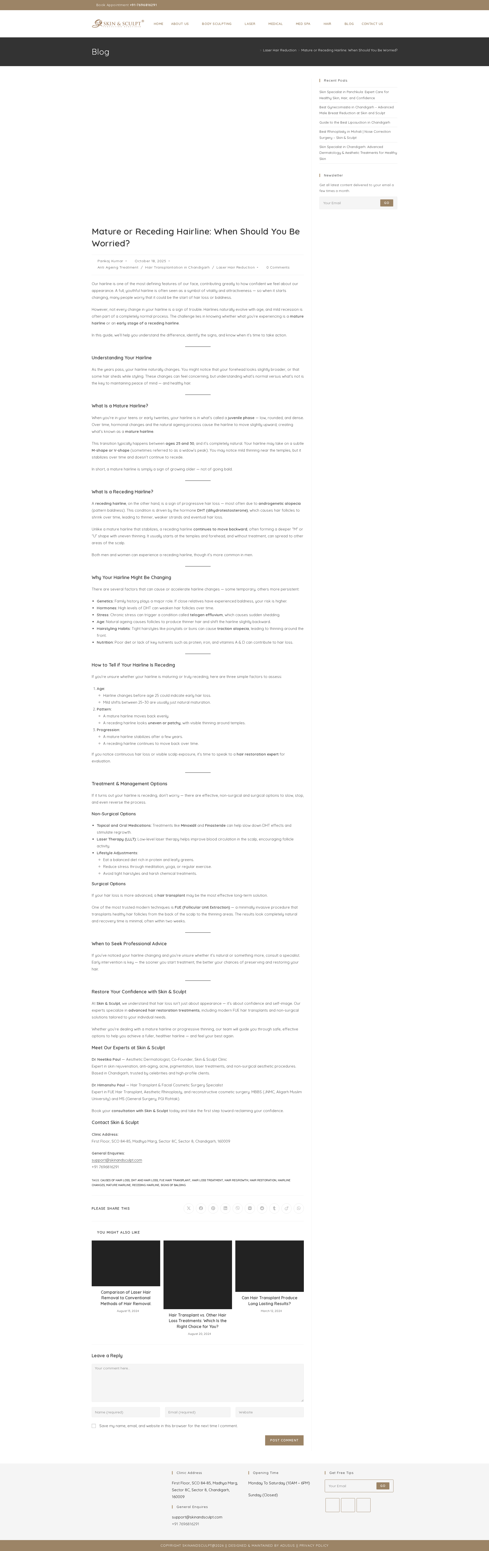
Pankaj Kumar (110, 261)
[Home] (257, 50)
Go (386, 203)
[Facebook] (332, 1505)
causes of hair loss (115, 1180)
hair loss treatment (207, 1180)
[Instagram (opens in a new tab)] (384, 5)
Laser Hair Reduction (235, 267)
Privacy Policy (314, 1545)
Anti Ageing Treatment (118, 267)
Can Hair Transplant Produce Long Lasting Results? (269, 1300)
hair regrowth (236, 1180)
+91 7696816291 (185, 1524)
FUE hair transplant (175, 1180)
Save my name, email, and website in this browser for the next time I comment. (168, 1425)
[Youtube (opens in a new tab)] (390, 5)
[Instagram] (348, 1505)
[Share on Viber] (238, 1208)
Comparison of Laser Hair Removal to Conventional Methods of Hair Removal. (126, 1298)
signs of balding (173, 1185)
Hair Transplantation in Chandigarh (177, 267)
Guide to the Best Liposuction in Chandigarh (354, 122)
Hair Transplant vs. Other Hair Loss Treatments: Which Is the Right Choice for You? (198, 1320)
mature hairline (118, 1185)
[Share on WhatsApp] (299, 1208)
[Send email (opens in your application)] (395, 5)
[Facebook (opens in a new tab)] (378, 5)
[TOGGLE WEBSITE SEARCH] (392, 23)
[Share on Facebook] (201, 1208)
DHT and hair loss (144, 1180)
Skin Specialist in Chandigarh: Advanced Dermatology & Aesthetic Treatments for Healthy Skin (358, 153)
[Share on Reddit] (262, 1208)
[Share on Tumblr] (274, 1208)
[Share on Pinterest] (213, 1208)
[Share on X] (189, 1208)
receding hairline (145, 1185)
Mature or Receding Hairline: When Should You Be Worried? (349, 50)
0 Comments (278, 267)
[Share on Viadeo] (286, 1208)
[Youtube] (364, 1505)
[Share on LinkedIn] (225, 1208)
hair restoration (263, 1180)
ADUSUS (287, 1545)
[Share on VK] (250, 1208)
